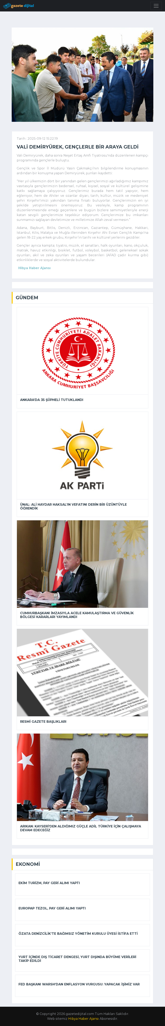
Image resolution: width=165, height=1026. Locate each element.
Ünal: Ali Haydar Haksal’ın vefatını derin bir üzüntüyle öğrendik (73, 506)
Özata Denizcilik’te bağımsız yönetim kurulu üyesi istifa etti (78, 934)
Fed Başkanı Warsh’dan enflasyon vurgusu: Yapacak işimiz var (79, 984)
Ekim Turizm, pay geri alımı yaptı (49, 883)
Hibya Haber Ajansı (83, 1019)
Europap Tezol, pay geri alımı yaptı (52, 908)
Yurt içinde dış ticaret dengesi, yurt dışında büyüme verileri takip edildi (77, 959)
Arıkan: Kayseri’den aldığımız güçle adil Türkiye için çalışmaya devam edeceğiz (80, 828)
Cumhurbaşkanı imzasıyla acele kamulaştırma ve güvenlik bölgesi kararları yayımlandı (77, 615)
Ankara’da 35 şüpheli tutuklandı (51, 400)
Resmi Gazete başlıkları (43, 722)
